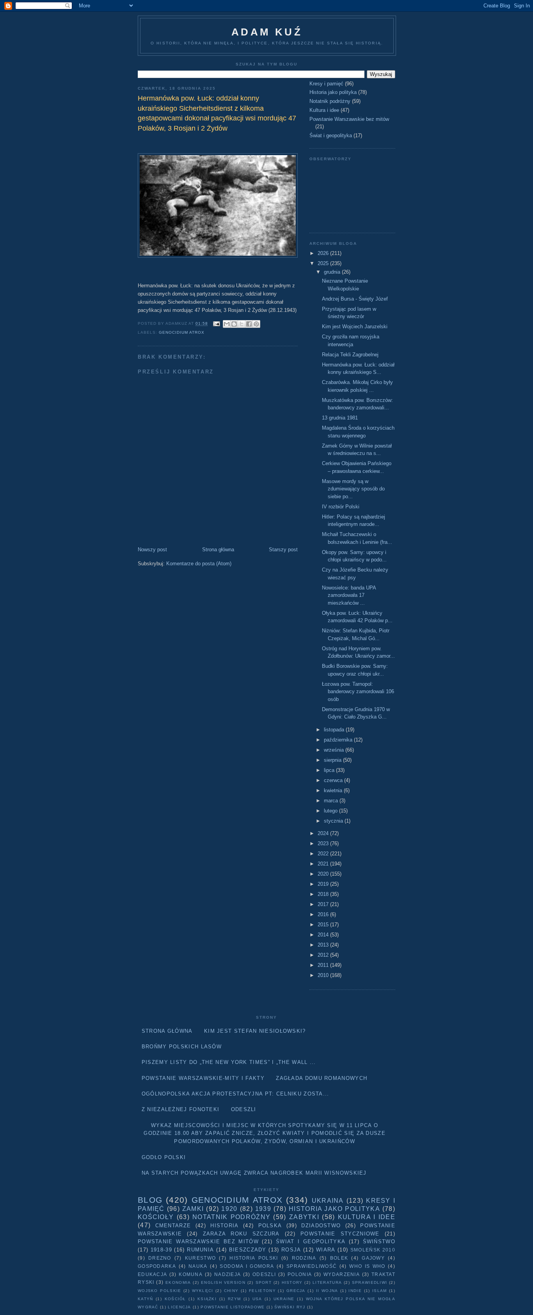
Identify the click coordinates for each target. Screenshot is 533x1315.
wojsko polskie (159, 1290)
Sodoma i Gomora (247, 1266)
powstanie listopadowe (233, 1307)
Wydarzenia (341, 1274)
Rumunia (200, 1250)
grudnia (333, 272)
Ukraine (284, 1299)
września (334, 750)
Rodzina (304, 1257)
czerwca (334, 780)
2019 (324, 884)
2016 (324, 914)
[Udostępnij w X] (241, 324)
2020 (324, 874)
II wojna (327, 1290)
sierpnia (333, 760)
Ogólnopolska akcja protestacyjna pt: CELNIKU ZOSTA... (235, 1094)
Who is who (367, 1266)
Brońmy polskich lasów (182, 1047)
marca (331, 801)
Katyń (145, 1299)
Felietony (262, 1290)
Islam (379, 1290)
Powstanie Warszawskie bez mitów (349, 119)
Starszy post (283, 549)
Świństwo (379, 1241)
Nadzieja (227, 1274)
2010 (324, 975)
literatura (327, 1282)
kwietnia (334, 790)
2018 (324, 894)
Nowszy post (152, 549)
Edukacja (152, 1274)
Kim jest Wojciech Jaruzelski (354, 326)
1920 (229, 1208)
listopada (335, 730)
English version (223, 1282)
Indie (355, 1290)
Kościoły (156, 1217)
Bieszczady (247, 1250)
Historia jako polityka (333, 92)
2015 (324, 924)
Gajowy (373, 1257)
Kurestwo (200, 1257)
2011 (324, 965)
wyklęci (202, 1290)
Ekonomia (178, 1282)
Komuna (191, 1274)
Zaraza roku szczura (241, 1234)
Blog (150, 1199)
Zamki (193, 1208)
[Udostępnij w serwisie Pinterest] (256, 324)
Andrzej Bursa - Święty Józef (355, 299)
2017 (324, 904)
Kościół (175, 1299)
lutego (331, 811)
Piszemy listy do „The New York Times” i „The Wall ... (229, 1062)
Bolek (339, 1257)
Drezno (159, 1257)
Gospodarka (157, 1266)
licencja (179, 1307)
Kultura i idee (324, 110)
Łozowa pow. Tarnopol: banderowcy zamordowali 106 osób (358, 691)
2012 (324, 955)
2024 (324, 833)
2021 (324, 864)
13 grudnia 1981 (340, 418)
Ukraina (328, 1200)
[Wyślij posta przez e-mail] (216, 324)
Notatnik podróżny (329, 101)
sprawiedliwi (369, 1282)
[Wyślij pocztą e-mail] (227, 324)
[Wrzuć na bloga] (234, 324)
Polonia (300, 1274)
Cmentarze (173, 1225)
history (292, 1282)
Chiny (231, 1290)
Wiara (326, 1250)
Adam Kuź (266, 32)
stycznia (334, 821)
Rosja (291, 1250)
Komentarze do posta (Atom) (198, 563)
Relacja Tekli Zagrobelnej (350, 355)
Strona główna (218, 549)
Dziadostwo (321, 1225)
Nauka (198, 1266)
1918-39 (161, 1250)
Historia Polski (253, 1257)
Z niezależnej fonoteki (181, 1109)
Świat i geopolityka (330, 135)
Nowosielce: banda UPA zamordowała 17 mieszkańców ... (349, 595)
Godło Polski (164, 1157)
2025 (324, 263)
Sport (264, 1282)
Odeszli (243, 1109)
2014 (324, 935)
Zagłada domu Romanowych (321, 1078)
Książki (207, 1299)
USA (257, 1299)
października (339, 740)
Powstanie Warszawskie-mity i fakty (203, 1078)
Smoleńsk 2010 (372, 1249)
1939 (263, 1208)
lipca (330, 770)
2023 (324, 843)
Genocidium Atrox (181, 332)
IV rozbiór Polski (340, 507)
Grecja (296, 1290)
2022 (324, 854)
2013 (324, 945)
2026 (324, 253)
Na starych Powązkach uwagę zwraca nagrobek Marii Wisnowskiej (254, 1173)
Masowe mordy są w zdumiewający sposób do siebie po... (353, 488)
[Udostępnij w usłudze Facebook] (249, 324)
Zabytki (304, 1217)
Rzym (234, 1299)
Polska (270, 1225)
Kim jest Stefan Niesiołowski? (255, 1031)
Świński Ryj (289, 1307)
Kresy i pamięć (326, 84)
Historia (224, 1225)
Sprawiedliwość (311, 1266)
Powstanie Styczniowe (340, 1234)
